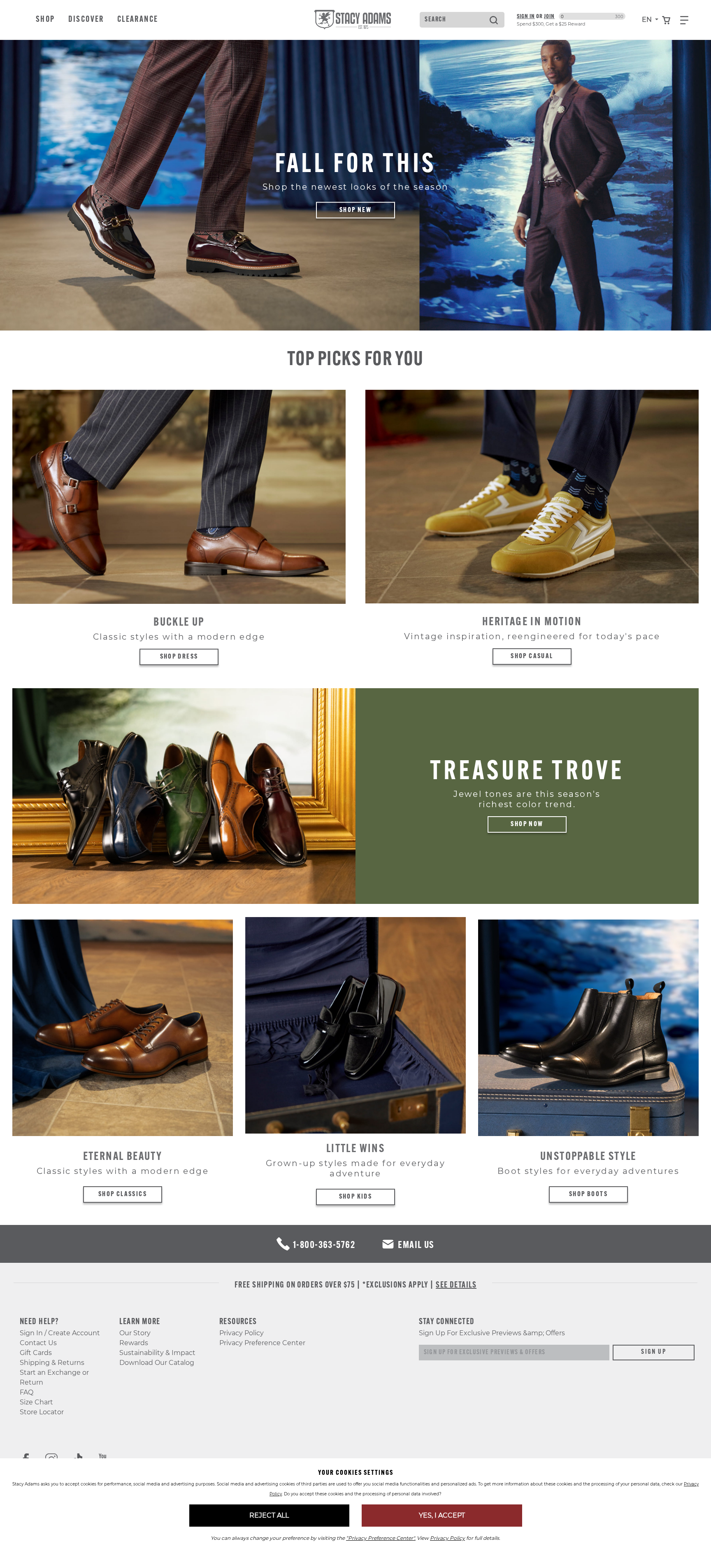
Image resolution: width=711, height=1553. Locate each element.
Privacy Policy (241, 1333)
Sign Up (653, 1352)
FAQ (26, 1392)
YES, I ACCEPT (442, 1515)
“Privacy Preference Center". (381, 1538)
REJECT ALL (269, 1515)
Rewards (133, 1343)
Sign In (526, 16)
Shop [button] (45, 20)
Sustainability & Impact (157, 1353)
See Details (456, 1285)
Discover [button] (86, 20)
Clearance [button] (137, 20)
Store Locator (42, 1412)
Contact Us (38, 1343)
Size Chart (36, 1402)
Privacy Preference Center (262, 1343)
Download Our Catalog (156, 1363)
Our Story (135, 1333)
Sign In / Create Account (60, 1333)
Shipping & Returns (52, 1363)
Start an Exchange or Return (54, 1377)
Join (549, 16)
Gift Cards (36, 1353)
